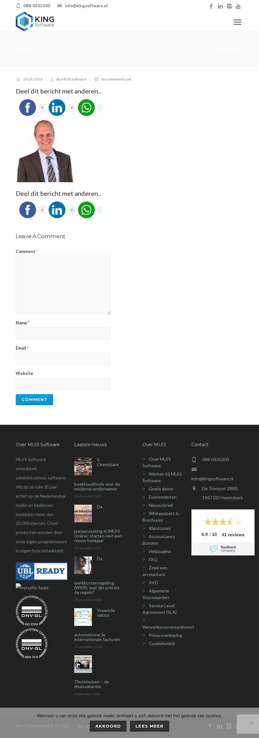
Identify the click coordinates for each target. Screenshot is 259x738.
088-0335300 (36, 5)
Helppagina (160, 551)
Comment (26, 251)
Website (24, 373)
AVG (153, 582)
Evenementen (163, 497)
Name (22, 322)
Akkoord (108, 726)
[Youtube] (238, 6)
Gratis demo (161, 488)
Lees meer (149, 726)
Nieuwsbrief (161, 505)
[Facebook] (211, 6)
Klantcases (160, 528)
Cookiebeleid (162, 643)
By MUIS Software (72, 79)
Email (22, 348)
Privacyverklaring (165, 635)
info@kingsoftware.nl (86, 5)
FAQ (153, 559)
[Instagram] (229, 6)
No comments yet (116, 79)
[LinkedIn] (220, 6)
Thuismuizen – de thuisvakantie (91, 684)
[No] (251, 723)
